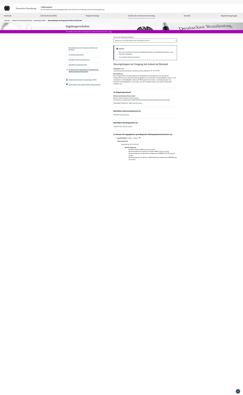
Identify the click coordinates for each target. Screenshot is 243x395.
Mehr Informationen (93, 84)
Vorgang (126, 98)
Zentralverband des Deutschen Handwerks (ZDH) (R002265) (131, 70)
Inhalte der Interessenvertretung (141, 15)
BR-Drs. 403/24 (118, 98)
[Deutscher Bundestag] (21, 8)
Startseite (8, 16)
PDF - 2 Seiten (133, 138)
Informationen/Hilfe (48, 16)
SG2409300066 (122, 138)
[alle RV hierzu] (134, 98)
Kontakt (187, 16)
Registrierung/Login (229, 16)
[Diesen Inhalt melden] (140, 138)
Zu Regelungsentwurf (76, 54)
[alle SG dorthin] (150, 149)
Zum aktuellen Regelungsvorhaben (129, 57)
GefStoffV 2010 (118, 126)
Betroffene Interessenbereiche (79, 60)
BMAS (131, 103)
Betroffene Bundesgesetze (78, 65)
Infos (110, 31)
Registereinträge (92, 16)
